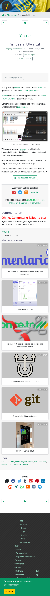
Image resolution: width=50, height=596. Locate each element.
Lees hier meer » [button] (11, 585)
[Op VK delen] (34, 487)
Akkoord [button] (9, 591)
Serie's (24, 535)
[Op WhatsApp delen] (22, 487)
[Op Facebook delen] (13, 481)
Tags (23, 532)
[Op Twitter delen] (19, 481)
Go (3, 462)
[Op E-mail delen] (31, 481)
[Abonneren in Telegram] (20, 192)
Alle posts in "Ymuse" (26, 178)
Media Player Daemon (24, 462)
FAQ (23, 539)
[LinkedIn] (37, 574)
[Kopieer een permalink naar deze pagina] (7, 481)
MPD (36, 462)
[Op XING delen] (16, 487)
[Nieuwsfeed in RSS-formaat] (26, 192)
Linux (12, 462)
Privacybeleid (21, 553)
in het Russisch (25, 59)
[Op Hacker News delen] (28, 487)
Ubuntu (4, 464)
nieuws (17, 87)
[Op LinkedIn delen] (43, 481)
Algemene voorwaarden (26, 557)
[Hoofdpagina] (7, 6)
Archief (24, 524)
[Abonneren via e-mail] (14, 192)
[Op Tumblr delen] (25, 481)
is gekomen (22, 107)
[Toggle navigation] (44, 6)
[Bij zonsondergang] (45, 22)
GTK (7, 462)
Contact (19, 549)
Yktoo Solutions (14, 464)
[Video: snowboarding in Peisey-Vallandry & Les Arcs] (4, 22)
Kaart (23, 528)
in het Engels (29, 55)
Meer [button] (33, 192)
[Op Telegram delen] (40, 487)
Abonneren (25, 542)
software (42, 462)
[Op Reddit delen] (10, 487)
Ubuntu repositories (29, 90)
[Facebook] (37, 571)
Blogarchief (12, 15)
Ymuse (25, 35)
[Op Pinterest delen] (37, 481)
